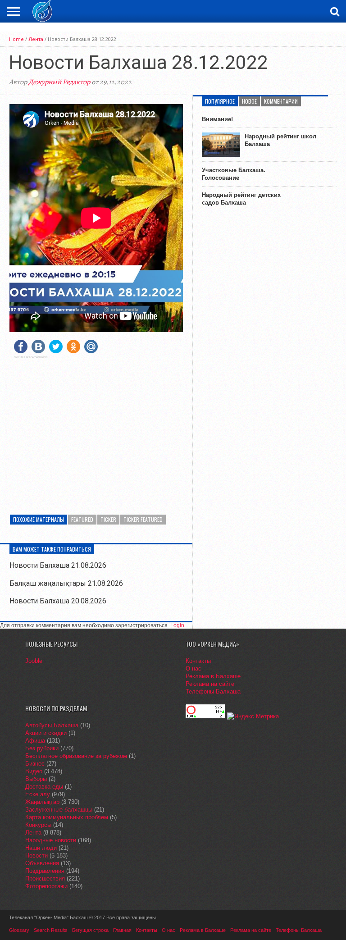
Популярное (220, 101)
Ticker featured (143, 519)
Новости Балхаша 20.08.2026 (57, 601)
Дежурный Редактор (59, 82)
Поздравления (44, 870)
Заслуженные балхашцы (58, 809)
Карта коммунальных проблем (66, 817)
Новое (249, 101)
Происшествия (45, 878)
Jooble (33, 660)
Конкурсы (38, 824)
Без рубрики (42, 748)
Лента (35, 39)
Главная (122, 930)
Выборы (36, 779)
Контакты (198, 660)
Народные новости (50, 840)
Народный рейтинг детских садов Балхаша (241, 199)
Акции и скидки (46, 733)
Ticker (108, 519)
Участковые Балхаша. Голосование (233, 174)
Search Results (51, 930)
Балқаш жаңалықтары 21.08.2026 (66, 583)
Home (16, 39)
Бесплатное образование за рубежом (76, 756)
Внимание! (217, 119)
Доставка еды (44, 786)
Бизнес (35, 763)
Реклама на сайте (210, 683)
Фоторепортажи (46, 886)
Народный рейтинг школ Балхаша (280, 140)
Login (177, 625)
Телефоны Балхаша (213, 691)
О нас (193, 668)
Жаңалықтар (42, 802)
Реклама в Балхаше (213, 676)
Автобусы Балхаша (51, 725)
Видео (33, 771)
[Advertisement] (96, 429)
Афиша (35, 740)
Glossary (19, 930)
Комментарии (281, 101)
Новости (36, 855)
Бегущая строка (90, 930)
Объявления (42, 863)
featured (82, 519)
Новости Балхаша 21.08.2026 (57, 565)
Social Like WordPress (31, 357)
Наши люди (41, 847)
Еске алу (37, 794)
